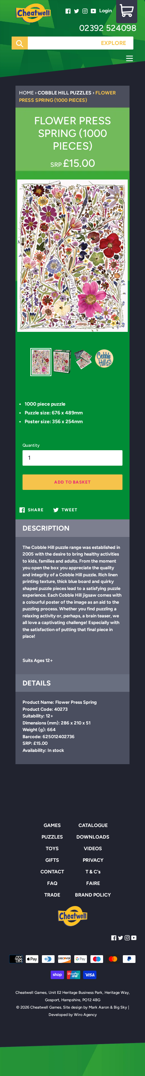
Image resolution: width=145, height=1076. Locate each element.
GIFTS (52, 860)
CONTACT (52, 872)
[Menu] (72, 59)
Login (105, 11)
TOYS (52, 849)
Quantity (31, 445)
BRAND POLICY (93, 895)
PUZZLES (52, 837)
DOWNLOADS (92, 837)
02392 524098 (108, 28)
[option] (40, 362)
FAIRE (93, 883)
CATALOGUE (93, 825)
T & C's (93, 872)
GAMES (52, 825)
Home (26, 93)
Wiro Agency (85, 1014)
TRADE (52, 895)
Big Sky (120, 1007)
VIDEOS (93, 849)
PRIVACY (93, 860)
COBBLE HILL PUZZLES (65, 93)
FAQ (52, 883)
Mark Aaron (99, 1007)
